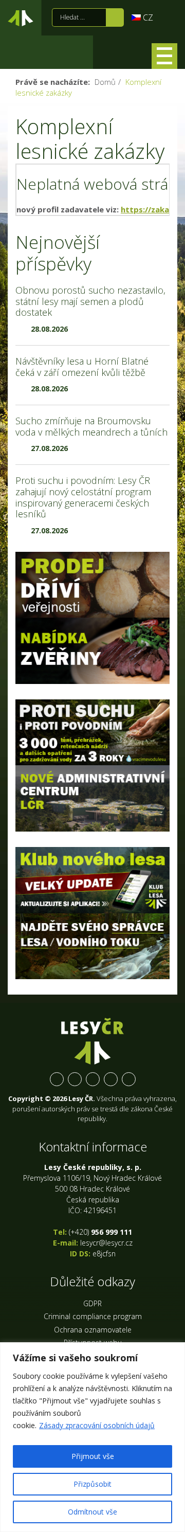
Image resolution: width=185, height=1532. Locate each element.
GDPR (92, 1303)
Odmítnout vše (92, 1512)
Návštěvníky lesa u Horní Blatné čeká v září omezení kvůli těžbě (82, 367)
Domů (105, 82)
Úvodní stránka (20, 20)
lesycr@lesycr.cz (106, 1243)
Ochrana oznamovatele (93, 1330)
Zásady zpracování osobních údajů (97, 1425)
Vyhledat (115, 17)
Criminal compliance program (93, 1316)
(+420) (100, 1232)
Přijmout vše (92, 1456)
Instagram (93, 1079)
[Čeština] (142, 17)
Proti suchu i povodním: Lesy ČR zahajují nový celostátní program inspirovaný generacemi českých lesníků (83, 497)
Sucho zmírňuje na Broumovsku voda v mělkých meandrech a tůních (91, 426)
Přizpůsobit (92, 1484)
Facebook (57, 1079)
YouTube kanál (111, 1079)
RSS (129, 1079)
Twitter (75, 1079)
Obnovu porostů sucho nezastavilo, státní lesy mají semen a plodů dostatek (90, 301)
